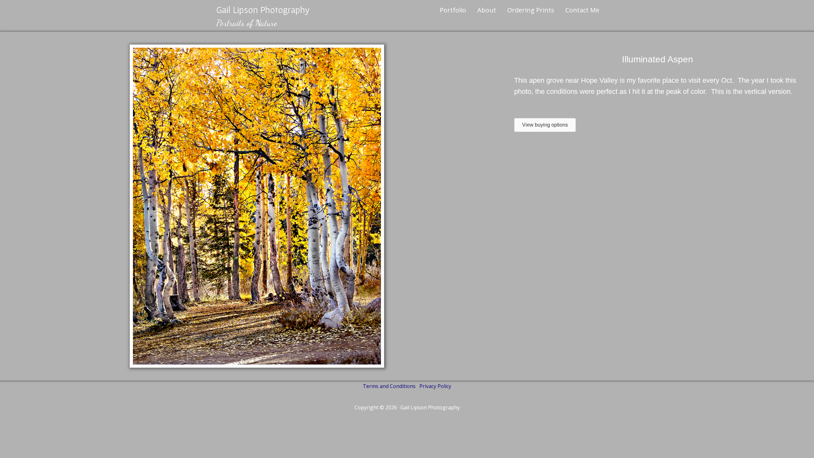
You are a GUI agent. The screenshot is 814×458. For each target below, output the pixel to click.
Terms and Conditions (389, 386)
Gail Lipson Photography (263, 9)
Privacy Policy (435, 386)
